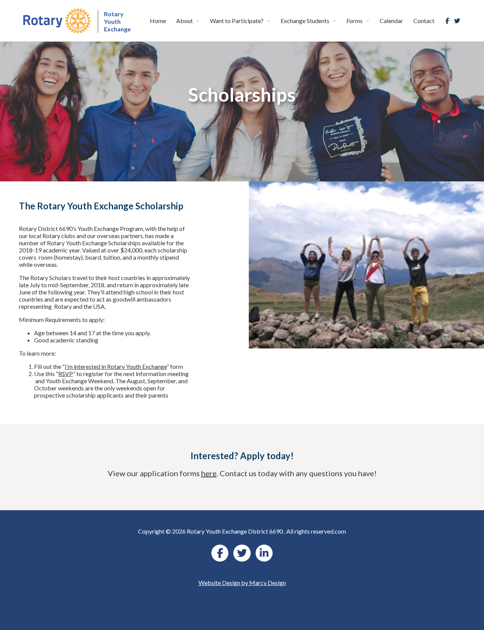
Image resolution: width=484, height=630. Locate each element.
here (209, 473)
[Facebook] (447, 20)
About (184, 20)
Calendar (391, 20)
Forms (354, 20)
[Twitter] (457, 20)
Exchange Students (305, 20)
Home (158, 20)
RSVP (65, 373)
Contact (423, 20)
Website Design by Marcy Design (242, 582)
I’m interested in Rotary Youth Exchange (116, 366)
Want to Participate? (237, 20)
